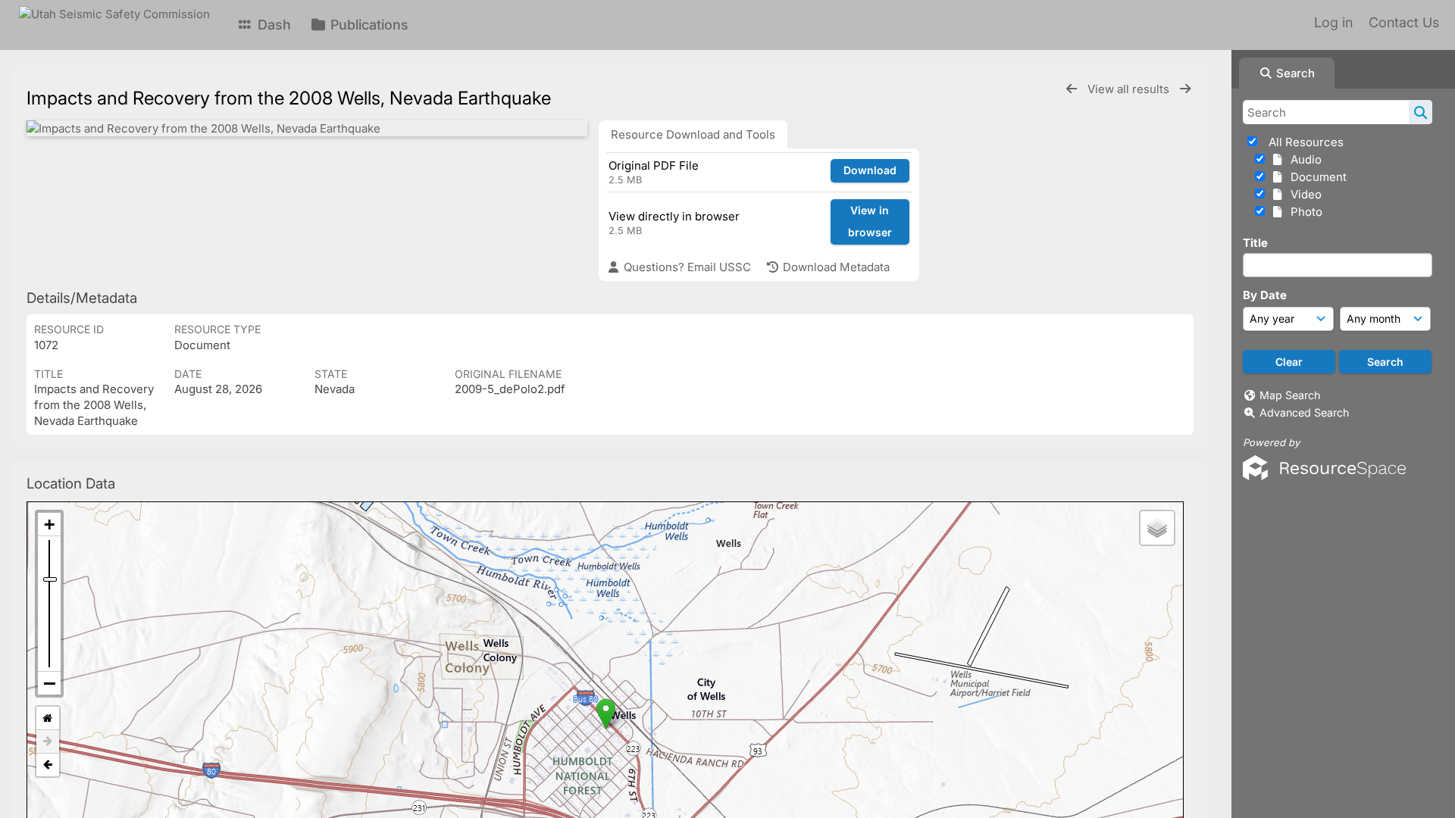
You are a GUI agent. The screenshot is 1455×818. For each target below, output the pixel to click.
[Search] (1420, 112)
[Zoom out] (49, 683)
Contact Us (1404, 22)
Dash (272, 25)
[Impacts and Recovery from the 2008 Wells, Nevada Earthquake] (307, 128)
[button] (605, 713)
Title (1255, 243)
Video (1303, 194)
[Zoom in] (49, 524)
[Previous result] (1071, 89)
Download (869, 170)
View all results (1129, 89)
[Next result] (1185, 89)
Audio (1303, 159)
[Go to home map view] (47, 718)
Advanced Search (1304, 412)
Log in (1333, 22)
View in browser (870, 221)
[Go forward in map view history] (47, 742)
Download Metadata (835, 267)
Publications (367, 25)
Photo (1303, 211)
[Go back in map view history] (47, 765)
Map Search (1289, 395)
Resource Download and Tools (693, 134)
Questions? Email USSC (686, 267)
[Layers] (1157, 528)
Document (1315, 177)
